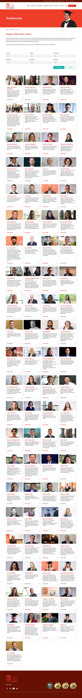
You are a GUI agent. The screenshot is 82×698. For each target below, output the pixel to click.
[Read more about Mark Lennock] (49, 440)
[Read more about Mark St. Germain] (32, 467)
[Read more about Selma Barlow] (49, 547)
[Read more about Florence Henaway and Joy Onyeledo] (32, 280)
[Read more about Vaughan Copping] (49, 626)
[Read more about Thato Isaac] (32, 599)
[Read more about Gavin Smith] (49, 280)
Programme (8, 59)
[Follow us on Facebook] (7, 688)
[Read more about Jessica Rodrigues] (67, 306)
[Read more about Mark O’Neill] (14, 467)
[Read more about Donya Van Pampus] (67, 222)
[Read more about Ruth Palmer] (67, 520)
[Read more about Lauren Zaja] (32, 414)
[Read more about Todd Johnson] (67, 599)
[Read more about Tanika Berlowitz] (14, 599)
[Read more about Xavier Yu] (67, 626)
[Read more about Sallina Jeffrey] (14, 547)
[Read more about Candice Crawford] (32, 144)
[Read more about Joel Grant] (14, 333)
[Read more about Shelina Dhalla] (67, 547)
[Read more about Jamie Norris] (32, 306)
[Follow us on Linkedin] (17, 688)
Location (8, 53)
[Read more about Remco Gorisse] (14, 520)
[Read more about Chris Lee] (49, 170)
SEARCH (59, 67)
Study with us (39, 5)
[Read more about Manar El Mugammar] (14, 440)
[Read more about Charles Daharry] (14, 170)
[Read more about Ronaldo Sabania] (49, 520)
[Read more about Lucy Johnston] (67, 414)
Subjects (33, 5)
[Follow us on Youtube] (13, 688)
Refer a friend (9, 684)
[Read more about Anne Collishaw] (67, 89)
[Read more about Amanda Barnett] (32, 89)
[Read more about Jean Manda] (49, 306)
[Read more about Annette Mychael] (14, 117)
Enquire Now (71, 5)
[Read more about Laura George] (14, 414)
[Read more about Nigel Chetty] (32, 494)
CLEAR (70, 67)
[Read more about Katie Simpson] (32, 360)
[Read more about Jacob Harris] (67, 280)
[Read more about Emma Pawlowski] (67, 250)
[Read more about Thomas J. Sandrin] (49, 599)
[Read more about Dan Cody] (32, 196)
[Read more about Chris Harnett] (32, 170)
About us (62, 5)
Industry (31, 53)
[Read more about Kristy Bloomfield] (14, 387)
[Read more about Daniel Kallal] (49, 196)
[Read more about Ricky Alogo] (32, 520)
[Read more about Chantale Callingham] (67, 144)
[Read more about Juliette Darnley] (67, 333)
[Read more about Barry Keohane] (32, 117)
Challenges (55, 59)
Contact (66, 1)
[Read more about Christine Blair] (67, 170)
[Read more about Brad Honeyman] (14, 144)
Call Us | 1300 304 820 (48, 1)
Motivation (32, 59)
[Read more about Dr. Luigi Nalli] (14, 250)
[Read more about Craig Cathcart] (14, 196)
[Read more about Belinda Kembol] (49, 117)
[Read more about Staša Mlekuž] (32, 573)
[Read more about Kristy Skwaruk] (32, 387)
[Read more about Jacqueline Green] (14, 306)
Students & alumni (48, 5)
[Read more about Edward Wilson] (49, 250)
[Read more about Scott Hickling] (32, 547)
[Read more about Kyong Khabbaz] (67, 387)
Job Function (56, 53)
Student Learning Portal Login (59, 1)
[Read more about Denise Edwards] (49, 222)
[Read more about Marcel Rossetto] (32, 440)
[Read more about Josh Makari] (49, 333)
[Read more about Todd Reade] (14, 626)
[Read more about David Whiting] (14, 222)
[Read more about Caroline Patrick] (49, 144)
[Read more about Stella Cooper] (49, 573)
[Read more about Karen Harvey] (14, 360)
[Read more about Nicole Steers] (14, 494)
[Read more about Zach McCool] (14, 653)
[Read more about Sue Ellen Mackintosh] (67, 573)
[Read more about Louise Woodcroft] (49, 414)
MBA (28, 5)
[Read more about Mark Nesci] (67, 440)
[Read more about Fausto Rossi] (14, 280)
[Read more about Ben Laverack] (67, 117)
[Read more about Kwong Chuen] (49, 387)
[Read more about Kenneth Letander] (67, 360)
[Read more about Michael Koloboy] (49, 467)
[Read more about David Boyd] (67, 196)
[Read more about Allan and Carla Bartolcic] (14, 89)
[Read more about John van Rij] (32, 333)
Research (56, 5)
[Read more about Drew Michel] (32, 250)
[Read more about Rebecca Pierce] (67, 494)
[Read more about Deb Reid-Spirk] (32, 222)
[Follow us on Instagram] (10, 688)
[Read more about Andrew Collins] (49, 89)
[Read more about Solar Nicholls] (14, 573)
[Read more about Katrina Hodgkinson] (49, 360)
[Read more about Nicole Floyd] (67, 467)
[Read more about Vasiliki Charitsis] (32, 626)
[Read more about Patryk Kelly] (49, 494)
